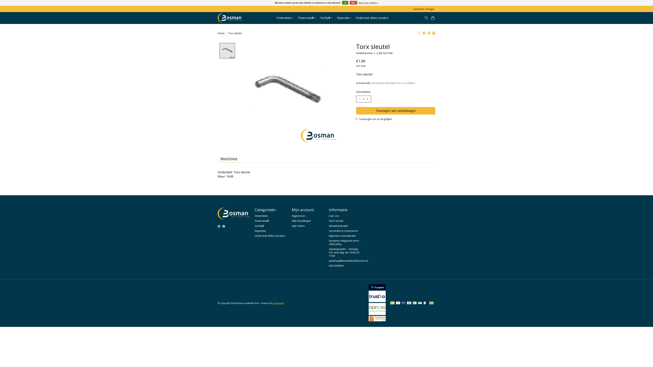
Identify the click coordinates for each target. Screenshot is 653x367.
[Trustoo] (377, 301)
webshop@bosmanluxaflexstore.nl (348, 260)
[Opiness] (377, 314)
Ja (345, 3)
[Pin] (403, 303)
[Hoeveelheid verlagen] (359, 99)
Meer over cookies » (368, 3)
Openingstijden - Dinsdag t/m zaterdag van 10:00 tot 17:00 (344, 252)
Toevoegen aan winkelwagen (395, 111)
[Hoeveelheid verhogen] (367, 99)
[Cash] (409, 303)
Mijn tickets (298, 226)
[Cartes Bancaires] (420, 303)
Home (221, 33)
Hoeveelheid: (363, 91)
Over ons (334, 215)
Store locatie (336, 220)
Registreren (298, 215)
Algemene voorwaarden (342, 235)
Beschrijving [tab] (229, 158)
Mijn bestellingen (301, 220)
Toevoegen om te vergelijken (375, 119)
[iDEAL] (392, 303)
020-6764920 (336, 265)
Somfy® (259, 226)
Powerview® (262, 220)
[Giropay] (426, 303)
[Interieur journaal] (377, 320)
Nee (353, 3)
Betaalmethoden (338, 226)
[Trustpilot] (377, 289)
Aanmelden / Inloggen (423, 9)
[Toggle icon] (426, 18)
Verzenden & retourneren (343, 230)
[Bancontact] (415, 303)
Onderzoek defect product (372, 18)
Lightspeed (278, 303)
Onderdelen (261, 215)
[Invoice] (398, 303)
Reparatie (260, 230)
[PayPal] (431, 303)
